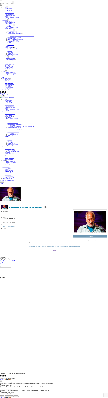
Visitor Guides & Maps (9, 170)
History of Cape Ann (9, 171)
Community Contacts (9, 159)
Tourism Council (11, 135)
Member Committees (9, 120)
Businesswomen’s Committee (13, 128)
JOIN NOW (2, 93)
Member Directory (8, 112)
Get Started (10, 140)
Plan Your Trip (8, 168)
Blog (3, 166)
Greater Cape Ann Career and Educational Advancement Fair (22, 126)
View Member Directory (7, 178)
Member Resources (9, 137)
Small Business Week (9, 106)
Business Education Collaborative (14, 124)
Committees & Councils (9, 105)
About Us (4, 99)
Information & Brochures (68, 246)
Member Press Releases (9, 153)
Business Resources (9, 155)
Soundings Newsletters (9, 158)
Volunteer (7, 136)
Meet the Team (8, 101)
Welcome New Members (10, 114)
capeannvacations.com (9, 172)
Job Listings (7, 154)
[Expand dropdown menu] (13, 116)
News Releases (38, 246)
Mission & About (8, 100)
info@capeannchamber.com (5, 253)
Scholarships (12, 125)
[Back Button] (1, 204)
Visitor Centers (8, 108)
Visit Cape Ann (5, 167)
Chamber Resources (9, 156)
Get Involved (10, 142)
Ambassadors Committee (12, 121)
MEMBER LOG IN (4, 94)
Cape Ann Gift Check (9, 177)
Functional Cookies (5, 385)
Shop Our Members (11, 150)
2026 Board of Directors (10, 102)
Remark (10, 385)
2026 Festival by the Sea (10, 163)
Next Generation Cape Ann (13, 134)
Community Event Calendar (10, 162)
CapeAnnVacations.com (5, 262)
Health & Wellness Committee (13, 132)
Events (3, 160)
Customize (2, 378)
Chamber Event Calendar (10, 161)
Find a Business (8, 175)
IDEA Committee (11, 133)
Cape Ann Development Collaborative (15, 129)
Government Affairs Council (13, 131)
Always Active (12, 382)
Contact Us (7, 110)
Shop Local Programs (9, 149)
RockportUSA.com (4, 263)
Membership (4, 111)
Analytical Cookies (5, 389)
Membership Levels (9, 116)
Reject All (7, 378)
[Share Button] (45, 207)
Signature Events (8, 164)
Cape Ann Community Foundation (12, 109)
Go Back (2, 183)
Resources (4, 146)
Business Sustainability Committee (14, 127)
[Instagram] (2, 92)
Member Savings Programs (13, 144)
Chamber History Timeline (10, 107)
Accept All (12, 378)
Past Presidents (8, 103)
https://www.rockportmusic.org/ (9, 226)
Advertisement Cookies (5, 392)
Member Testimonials (9, 119)
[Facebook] (1, 92)
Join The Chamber (76, 246)
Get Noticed (10, 141)
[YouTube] (5, 92)
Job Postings (57, 246)
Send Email (5, 231)
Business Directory (31, 246)
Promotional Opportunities (13, 138)
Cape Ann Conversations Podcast (11, 118)
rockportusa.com (8, 173)
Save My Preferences (9, 396)
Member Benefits (8, 115)
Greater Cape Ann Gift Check (13, 151)
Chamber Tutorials (11, 143)
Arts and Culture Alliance (13, 123)
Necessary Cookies (5, 382)
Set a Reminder (89, 236)
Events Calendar (44, 246)
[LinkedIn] (3, 92)
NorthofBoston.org (4, 264)
